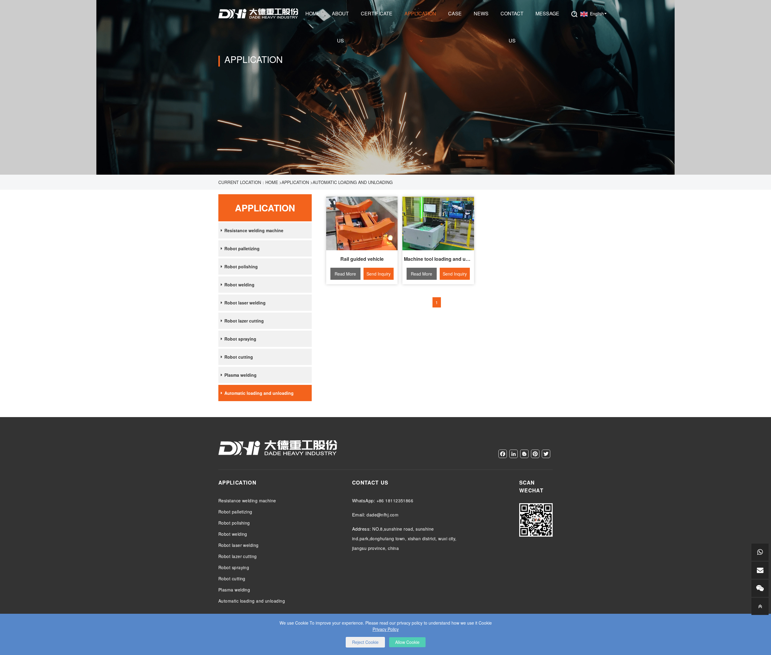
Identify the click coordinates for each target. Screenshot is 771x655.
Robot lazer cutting (244, 321)
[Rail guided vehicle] (362, 223)
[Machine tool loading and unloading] (438, 223)
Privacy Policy (386, 629)
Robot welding (239, 285)
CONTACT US (512, 18)
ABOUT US (340, 18)
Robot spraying (240, 339)
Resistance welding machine (253, 230)
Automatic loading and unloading (353, 182)
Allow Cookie (407, 642)
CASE (455, 13)
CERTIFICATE (376, 13)
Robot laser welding (245, 303)
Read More (345, 274)
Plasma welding (240, 375)
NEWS (481, 13)
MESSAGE (547, 13)
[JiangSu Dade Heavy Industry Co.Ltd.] (258, 13)
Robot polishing (241, 267)
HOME (312, 13)
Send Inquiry (379, 274)
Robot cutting (238, 357)
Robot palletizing (242, 248)
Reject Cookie (365, 642)
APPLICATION (420, 13)
